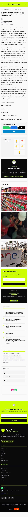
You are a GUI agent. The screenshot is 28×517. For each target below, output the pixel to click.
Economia (3, 453)
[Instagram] (2, 498)
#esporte (22, 360)
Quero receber (14, 284)
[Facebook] (5, 498)
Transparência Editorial (6, 472)
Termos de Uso (15, 506)
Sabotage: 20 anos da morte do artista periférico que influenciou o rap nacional (14, 313)
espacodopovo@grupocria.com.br (10, 490)
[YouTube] (12, 498)
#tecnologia (5, 362)
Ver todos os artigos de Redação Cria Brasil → (14, 176)
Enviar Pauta (4, 477)
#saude (18, 355)
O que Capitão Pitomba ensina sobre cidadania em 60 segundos (13, 320)
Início (2, 9)
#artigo (11, 360)
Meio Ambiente (4, 460)
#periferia (13, 357)
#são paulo (13, 355)
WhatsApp (6, 487)
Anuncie (3, 480)
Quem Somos (4, 468)
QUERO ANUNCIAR (14, 300)
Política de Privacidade (6, 506)
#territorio (5, 353)
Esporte (3, 458)
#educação (5, 360)
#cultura (17, 353)
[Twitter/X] (9, 498)
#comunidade (6, 355)
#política (16, 360)
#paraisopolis (6, 357)
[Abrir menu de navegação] (2, 4)
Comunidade (4, 448)
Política (2, 451)
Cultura (2, 455)
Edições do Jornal (5, 475)
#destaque (12, 353)
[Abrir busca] (25, 4)
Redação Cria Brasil (7, 21)
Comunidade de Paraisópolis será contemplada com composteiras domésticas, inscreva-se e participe (15, 340)
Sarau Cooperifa (9, 333)
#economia (19, 357)
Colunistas (3, 470)
